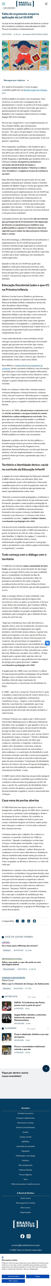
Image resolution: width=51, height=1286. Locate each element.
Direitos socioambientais (25, 1127)
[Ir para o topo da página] (46, 1068)
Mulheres (25, 1160)
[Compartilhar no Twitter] (23, 921)
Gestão (25, 1132)
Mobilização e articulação (25, 1156)
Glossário (6, 950)
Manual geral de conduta (25, 1203)
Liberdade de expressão (25, 1146)
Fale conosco (25, 1208)
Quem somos (26, 1198)
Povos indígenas (25, 1175)
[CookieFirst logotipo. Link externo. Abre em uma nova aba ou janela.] (3, 1257)
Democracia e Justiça (12, 959)
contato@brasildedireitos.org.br (25, 1245)
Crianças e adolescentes (13, 978)
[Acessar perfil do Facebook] (22, 1236)
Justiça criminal (25, 1137)
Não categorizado (25, 1165)
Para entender (9, 8)
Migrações (25, 1151)
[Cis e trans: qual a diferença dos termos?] (25, 948)
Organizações (25, 1212)
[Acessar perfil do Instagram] (28, 1236)
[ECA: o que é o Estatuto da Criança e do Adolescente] (25, 984)
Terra (25, 1179)
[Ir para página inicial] (25, 4)
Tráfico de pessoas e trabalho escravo (25, 1184)
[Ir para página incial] (25, 1222)
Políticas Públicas (25, 1170)
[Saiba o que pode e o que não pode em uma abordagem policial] (25, 965)
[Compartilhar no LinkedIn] (28, 921)
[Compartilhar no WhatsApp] (34, 921)
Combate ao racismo (25, 1113)
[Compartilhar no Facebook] (17, 921)
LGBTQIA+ (6, 942)
